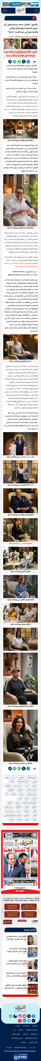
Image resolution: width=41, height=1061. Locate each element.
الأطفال (18, 807)
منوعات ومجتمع (31, 1038)
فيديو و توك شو (17, 1038)
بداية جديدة (9, 811)
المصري (20, 790)
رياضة (34, 819)
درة (14, 777)
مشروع (27, 815)
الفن (19, 798)
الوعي (34, 781)
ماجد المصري (31, 794)
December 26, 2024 (30, 275)
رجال (26, 798)
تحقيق (34, 807)
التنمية (8, 785)
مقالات (23, 1042)
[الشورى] (20, 11)
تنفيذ (27, 819)
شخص (11, 819)
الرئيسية (34, 1026)
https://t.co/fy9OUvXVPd (14, 263)
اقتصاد (25, 1034)
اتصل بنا (9, 1047)
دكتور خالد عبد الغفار (29, 802)
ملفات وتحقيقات (31, 1030)
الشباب (34, 785)
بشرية (20, 819)
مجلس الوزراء (32, 777)
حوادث (17, 1026)
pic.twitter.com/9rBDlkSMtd (27, 267)
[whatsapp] (10, 61)
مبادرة (21, 794)
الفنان (34, 811)
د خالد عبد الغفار (23, 781)
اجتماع (10, 802)
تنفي (7, 777)
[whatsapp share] (19, 61)
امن (26, 785)
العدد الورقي (32, 1042)
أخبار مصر (26, 1026)
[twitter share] (24, 61)
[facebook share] (28, 61)
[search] (4, 10)
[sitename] (20, 1008)
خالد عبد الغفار (31, 790)
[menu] (36, 10)
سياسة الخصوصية (20, 1047)
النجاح (13, 794)
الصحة (34, 798)
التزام (34, 815)
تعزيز (17, 802)
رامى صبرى (8, 807)
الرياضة (20, 1030)
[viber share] (14, 61)
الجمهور (11, 790)
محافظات (33, 1034)
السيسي (21, 777)
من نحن (32, 1047)
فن (14, 1030)
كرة (6, 794)
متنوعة (26, 811)
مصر (18, 811)
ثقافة (12, 781)
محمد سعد (18, 785)
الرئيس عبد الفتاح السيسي (13, 815)
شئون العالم (15, 1034)
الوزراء (26, 807)
